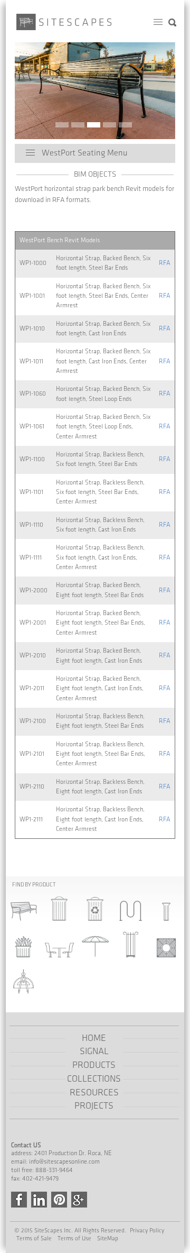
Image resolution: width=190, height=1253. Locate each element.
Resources (94, 1093)
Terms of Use (74, 1238)
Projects (93, 1106)
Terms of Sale (34, 1238)
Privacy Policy (147, 1230)
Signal (94, 1051)
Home (94, 1038)
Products (94, 1065)
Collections (94, 1079)
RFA (164, 263)
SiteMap (107, 1238)
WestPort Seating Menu (85, 153)
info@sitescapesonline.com (64, 1162)
